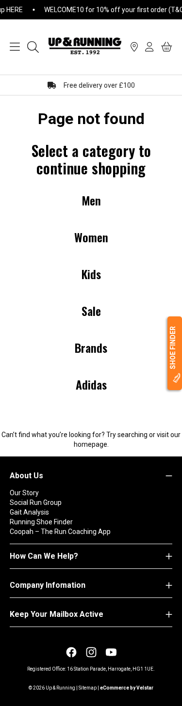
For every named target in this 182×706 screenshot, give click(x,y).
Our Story (24, 493)
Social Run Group (36, 502)
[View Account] (149, 47)
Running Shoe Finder (41, 522)
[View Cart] (166, 47)
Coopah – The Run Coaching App (60, 531)
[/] (85, 47)
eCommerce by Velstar (126, 687)
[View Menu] (15, 47)
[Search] (33, 47)
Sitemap (88, 687)
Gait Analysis (29, 512)
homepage (90, 444)
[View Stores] (134, 47)
